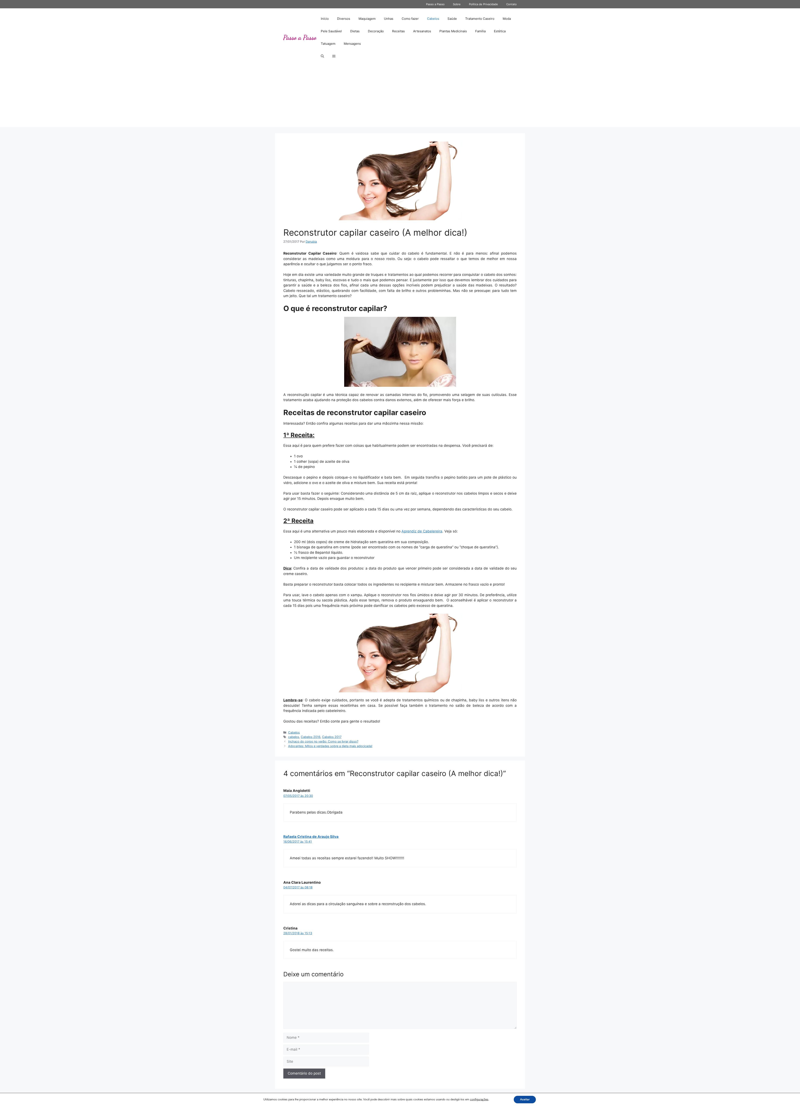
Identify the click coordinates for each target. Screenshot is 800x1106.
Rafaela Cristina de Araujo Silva (311, 837)
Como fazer (410, 19)
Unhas (388, 19)
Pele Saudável (331, 31)
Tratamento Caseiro (479, 19)
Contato (511, 4)
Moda (507, 19)
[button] (322, 56)
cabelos (293, 737)
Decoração (376, 31)
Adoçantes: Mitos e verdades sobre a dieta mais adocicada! (330, 746)
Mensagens (352, 44)
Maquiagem (367, 19)
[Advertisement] (400, 98)
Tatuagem (328, 44)
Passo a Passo (435, 4)
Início (325, 19)
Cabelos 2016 (310, 737)
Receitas (398, 31)
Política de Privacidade (483, 4)
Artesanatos (422, 31)
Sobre (457, 4)
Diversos (343, 19)
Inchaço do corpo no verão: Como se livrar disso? (323, 741)
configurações (479, 1099)
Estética (500, 31)
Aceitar (525, 1099)
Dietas (355, 31)
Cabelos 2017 (331, 737)
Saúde (452, 19)
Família (480, 31)
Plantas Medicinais (453, 31)
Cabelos (433, 19)
